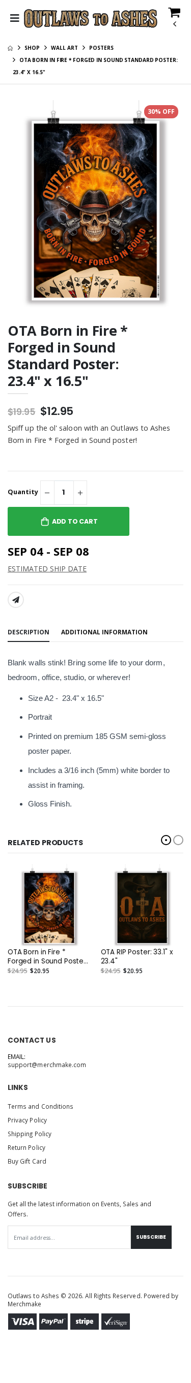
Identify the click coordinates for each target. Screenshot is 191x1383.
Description (28, 632)
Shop (32, 47)
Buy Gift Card (27, 1161)
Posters (101, 47)
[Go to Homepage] (91, 18)
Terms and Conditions (40, 1106)
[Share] (16, 600)
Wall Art (64, 47)
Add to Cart (75, 521)
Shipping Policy (29, 1134)
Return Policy (26, 1147)
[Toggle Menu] (14, 18)
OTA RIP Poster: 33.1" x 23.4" (137, 957)
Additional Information (104, 632)
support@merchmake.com (47, 1064)
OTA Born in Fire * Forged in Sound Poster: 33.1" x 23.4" (48, 957)
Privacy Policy (27, 1120)
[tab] (28, 633)
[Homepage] (10, 47)
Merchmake (25, 1304)
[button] (174, 20)
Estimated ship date (47, 568)
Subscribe (151, 1237)
